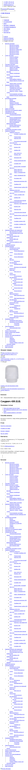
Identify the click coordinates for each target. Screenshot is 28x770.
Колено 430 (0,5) (15, 147)
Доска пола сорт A (18, 285)
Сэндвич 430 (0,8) (15, 227)
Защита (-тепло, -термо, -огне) (15, 91)
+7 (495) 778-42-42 (9, 2)
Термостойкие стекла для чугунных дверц (15, 343)
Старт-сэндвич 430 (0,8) (17, 195)
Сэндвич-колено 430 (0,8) (17, 221)
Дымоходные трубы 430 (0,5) (18, 187)
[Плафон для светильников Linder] (12, 384)
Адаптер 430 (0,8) (15, 210)
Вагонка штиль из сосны (17, 313)
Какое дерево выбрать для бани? (13, 412)
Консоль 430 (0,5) (15, 145)
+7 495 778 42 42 (5, 13)
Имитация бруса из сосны (17, 295)
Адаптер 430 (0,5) (15, 139)
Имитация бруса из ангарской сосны (17, 301)
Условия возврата (10, 27)
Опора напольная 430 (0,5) (18, 161)
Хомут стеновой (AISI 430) (17, 173)
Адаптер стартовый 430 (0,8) (18, 204)
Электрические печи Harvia (13, 328)
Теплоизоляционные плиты (14, 115)
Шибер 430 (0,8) (15, 198)
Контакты (7, 32)
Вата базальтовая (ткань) (13, 127)
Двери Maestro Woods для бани (15, 81)
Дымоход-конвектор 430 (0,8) (17, 192)
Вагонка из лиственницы (15, 261)
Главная (6, 20)
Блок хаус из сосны (15, 272)
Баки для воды (9, 347)
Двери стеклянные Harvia (13, 73)
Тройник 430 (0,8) (15, 219)
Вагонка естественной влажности (18, 267)
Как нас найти (4, 433)
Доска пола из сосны (16, 291)
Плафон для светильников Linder (9, 385)
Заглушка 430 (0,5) (15, 158)
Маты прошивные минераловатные (13, 122)
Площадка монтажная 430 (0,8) (18, 213)
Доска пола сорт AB (18, 288)
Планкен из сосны (15, 309)
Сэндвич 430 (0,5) (15, 164)
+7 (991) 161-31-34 (9, 3)
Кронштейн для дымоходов (12, 239)
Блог (5, 23)
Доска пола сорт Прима (18, 282)
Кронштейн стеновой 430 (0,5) (18, 167)
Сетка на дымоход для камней (14, 242)
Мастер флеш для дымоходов (13, 236)
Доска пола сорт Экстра (18, 279)
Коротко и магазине (6, 426)
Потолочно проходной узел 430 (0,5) (18, 142)
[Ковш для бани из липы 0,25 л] (9, 353)
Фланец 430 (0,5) (15, 155)
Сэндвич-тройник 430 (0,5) (18, 134)
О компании (8, 22)
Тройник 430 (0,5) (15, 184)
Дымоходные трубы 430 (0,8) (18, 216)
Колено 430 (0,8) (15, 207)
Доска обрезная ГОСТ (16, 254)
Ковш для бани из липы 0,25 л (9, 354)
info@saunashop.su (8, 5)
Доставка (7, 29)
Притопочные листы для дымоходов (15, 233)
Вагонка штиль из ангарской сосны (17, 316)
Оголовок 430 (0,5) (15, 179)
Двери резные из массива (13, 70)
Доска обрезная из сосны (17, 251)
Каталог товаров (9, 25)
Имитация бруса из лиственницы (17, 298)
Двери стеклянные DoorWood (13, 76)
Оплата (6, 30)
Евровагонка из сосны (16, 264)
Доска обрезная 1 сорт (17, 257)
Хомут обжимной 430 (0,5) (18, 176)
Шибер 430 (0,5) (15, 150)
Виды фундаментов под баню (12, 408)
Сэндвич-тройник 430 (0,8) (18, 224)
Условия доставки (5, 428)
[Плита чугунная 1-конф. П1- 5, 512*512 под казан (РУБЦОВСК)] (3, 357)
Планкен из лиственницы (15, 306)
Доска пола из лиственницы (16, 276)
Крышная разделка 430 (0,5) (18, 182)
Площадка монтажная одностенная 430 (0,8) (18, 201)
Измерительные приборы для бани (16, 96)
